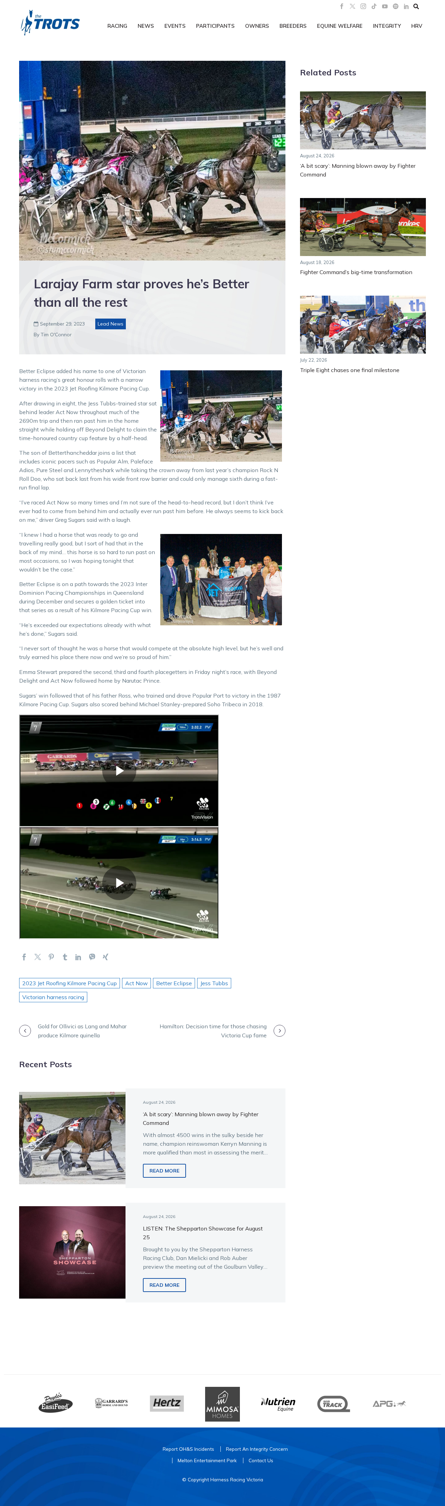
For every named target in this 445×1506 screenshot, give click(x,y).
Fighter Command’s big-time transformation (356, 272)
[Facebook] (342, 6)
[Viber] (92, 957)
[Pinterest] (51, 957)
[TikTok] (374, 6)
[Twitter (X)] (352, 6)
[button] (416, 6)
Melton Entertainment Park (207, 1460)
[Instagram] (363, 6)
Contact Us (261, 1460)
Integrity (387, 26)
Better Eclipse (174, 983)
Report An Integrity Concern (257, 1449)
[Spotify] (395, 6)
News (146, 26)
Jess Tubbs (214, 983)
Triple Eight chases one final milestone (349, 370)
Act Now (136, 983)
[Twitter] (37, 957)
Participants (215, 26)
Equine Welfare (340, 26)
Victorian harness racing (53, 997)
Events (175, 26)
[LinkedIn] (406, 6)
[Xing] (105, 957)
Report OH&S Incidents (188, 1449)
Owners (257, 26)
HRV (416, 26)
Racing (117, 26)
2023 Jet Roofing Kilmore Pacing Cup (69, 983)
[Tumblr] (65, 957)
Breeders (293, 26)
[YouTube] (385, 6)
